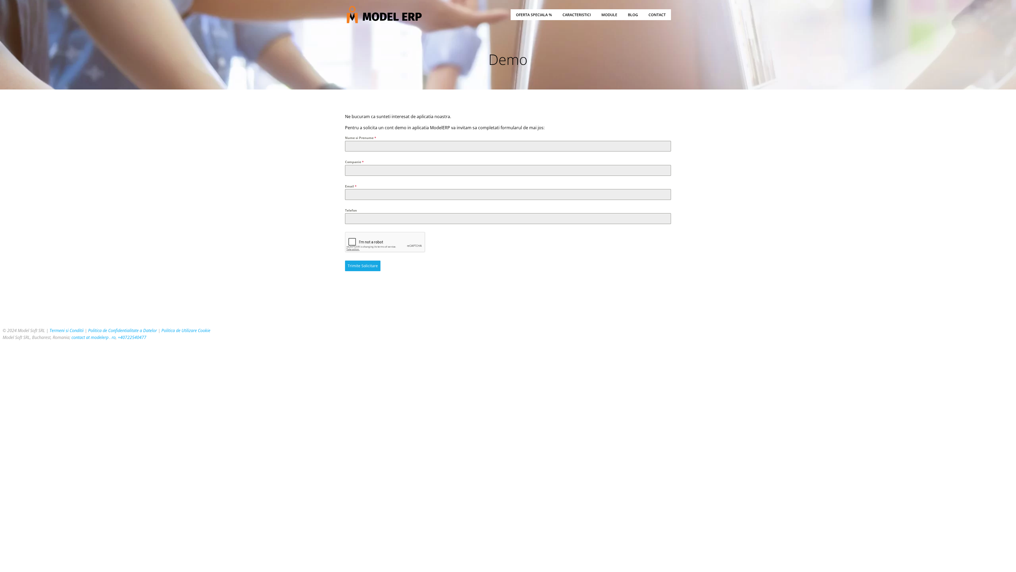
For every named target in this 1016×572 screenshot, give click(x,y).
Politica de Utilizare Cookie (185, 330)
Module (609, 14)
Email (351, 186)
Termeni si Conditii (66, 330)
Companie (354, 162)
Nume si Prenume (360, 138)
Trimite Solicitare (363, 265)
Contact (657, 14)
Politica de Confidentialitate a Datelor (122, 330)
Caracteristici (577, 14)
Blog (633, 14)
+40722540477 (132, 337)
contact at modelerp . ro (93, 337)
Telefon (351, 210)
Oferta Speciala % (534, 14)
